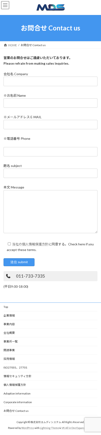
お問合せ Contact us (16, 411)
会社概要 (9, 333)
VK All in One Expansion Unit (77, 428)
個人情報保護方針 (15, 385)
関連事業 (9, 350)
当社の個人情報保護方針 (30, 244)
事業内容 (9, 324)
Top (6, 307)
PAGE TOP (93, 417)
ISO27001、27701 (15, 367)
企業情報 (9, 315)
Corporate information (18, 402)
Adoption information (17, 393)
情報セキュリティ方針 (17, 376)
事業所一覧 (11, 341)
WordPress (27, 428)
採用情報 (9, 359)
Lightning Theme (49, 428)
